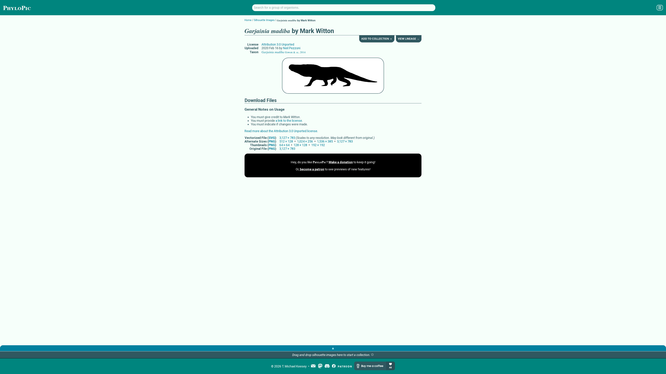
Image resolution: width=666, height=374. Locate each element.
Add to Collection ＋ (376, 38)
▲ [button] (333, 348)
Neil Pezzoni (291, 48)
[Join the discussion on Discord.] (327, 366)
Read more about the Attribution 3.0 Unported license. (281, 131)
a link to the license (289, 120)
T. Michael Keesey (294, 366)
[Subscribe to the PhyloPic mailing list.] (313, 366)
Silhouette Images (264, 20)
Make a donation (341, 162)
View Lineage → (408, 38)
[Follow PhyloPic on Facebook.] (334, 366)
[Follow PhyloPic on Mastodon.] (320, 366)
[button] (372, 355)
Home (248, 20)
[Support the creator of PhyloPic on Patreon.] (345, 366)
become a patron (312, 169)
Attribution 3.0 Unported (278, 44)
